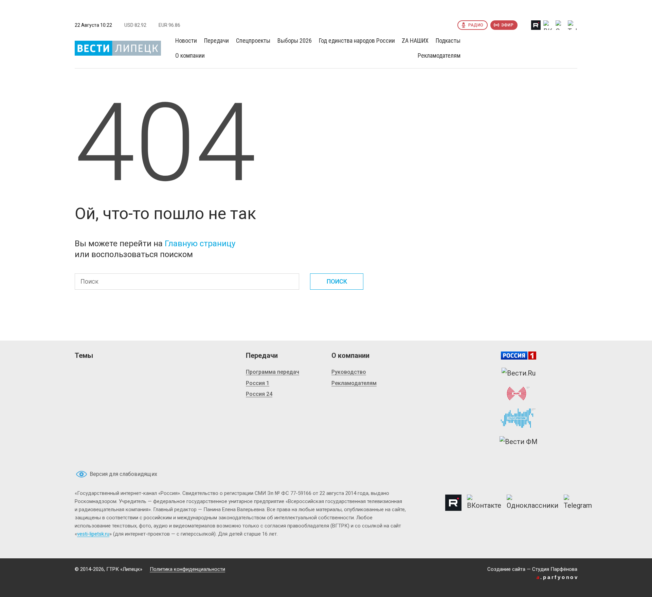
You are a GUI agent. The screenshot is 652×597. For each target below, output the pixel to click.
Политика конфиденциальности (187, 569)
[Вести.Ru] (519, 373)
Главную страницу (200, 243)
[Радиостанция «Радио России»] (518, 418)
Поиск (337, 281)
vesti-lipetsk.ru (93, 534)
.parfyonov (558, 577)
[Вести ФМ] (519, 441)
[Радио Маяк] (518, 393)
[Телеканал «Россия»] (518, 355)
